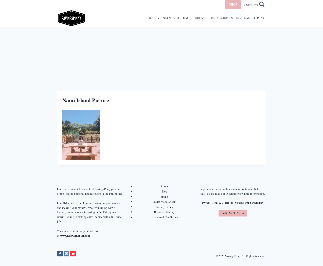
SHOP (233, 4)
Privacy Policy (164, 207)
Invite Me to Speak (164, 202)
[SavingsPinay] (71, 18)
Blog (164, 191)
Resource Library (164, 212)
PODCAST (199, 18)
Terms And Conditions (164, 217)
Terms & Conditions (222, 202)
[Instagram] (66, 253)
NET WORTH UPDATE (176, 18)
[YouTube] (73, 253)
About (164, 186)
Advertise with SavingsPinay (249, 202)
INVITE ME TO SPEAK (250, 18)
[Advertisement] (161, 52)
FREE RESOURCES (221, 18)
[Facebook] (60, 253)
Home (164, 197)
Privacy (206, 202)
